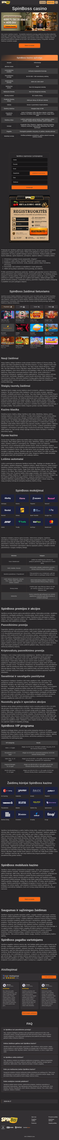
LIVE (21, 306)
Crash (35, 306)
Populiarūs (7, 306)
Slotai (50, 306)
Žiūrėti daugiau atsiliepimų (29, 1013)
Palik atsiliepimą (49, 977)
